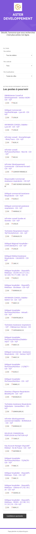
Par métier (7, 51)
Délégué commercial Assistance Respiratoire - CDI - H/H (17, 194)
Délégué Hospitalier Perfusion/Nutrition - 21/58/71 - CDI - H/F (17, 366)
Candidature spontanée (15, 516)
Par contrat (7, 61)
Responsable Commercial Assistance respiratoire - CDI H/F (17, 180)
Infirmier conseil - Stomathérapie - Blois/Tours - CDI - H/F (17, 138)
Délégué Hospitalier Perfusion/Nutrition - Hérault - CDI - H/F (16, 312)
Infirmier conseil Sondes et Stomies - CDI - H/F (15, 219)
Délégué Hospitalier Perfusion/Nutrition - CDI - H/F (17, 380)
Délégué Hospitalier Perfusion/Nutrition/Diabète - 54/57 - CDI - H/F (16, 339)
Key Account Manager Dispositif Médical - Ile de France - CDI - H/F (18, 447)
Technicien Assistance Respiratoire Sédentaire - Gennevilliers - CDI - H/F (18, 406)
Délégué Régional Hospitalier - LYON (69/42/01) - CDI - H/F (17, 244)
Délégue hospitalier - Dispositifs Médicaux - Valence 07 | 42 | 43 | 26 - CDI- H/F (17, 487)
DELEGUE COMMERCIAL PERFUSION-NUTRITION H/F (16, 434)
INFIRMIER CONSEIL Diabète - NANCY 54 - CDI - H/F (16, 299)
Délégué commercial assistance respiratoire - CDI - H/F (17, 207)
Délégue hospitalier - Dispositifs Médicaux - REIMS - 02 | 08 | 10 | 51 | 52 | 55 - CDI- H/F (17, 502)
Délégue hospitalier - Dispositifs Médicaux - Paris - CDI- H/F (17, 474)
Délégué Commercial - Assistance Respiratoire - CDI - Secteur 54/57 (18, 353)
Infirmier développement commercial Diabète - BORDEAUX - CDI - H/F (18, 421)
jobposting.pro (23, 531)
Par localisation (9, 72)
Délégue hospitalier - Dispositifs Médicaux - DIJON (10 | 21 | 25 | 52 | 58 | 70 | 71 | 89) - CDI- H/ (17, 273)
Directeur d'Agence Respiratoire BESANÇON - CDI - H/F (17, 393)
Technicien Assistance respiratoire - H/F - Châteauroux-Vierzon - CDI (18, 326)
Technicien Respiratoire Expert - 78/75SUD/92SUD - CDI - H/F (17, 232)
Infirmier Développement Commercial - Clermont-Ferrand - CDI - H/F (18, 166)
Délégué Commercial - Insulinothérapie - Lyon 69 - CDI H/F (17, 112)
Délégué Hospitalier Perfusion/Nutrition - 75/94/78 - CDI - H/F (17, 460)
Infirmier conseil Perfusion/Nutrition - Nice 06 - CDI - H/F (18, 152)
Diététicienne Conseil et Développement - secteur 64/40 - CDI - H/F (18, 97)
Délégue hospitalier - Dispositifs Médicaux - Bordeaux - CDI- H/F (17, 286)
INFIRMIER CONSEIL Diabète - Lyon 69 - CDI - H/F (16, 126)
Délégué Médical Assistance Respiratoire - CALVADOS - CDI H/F (17, 258)
